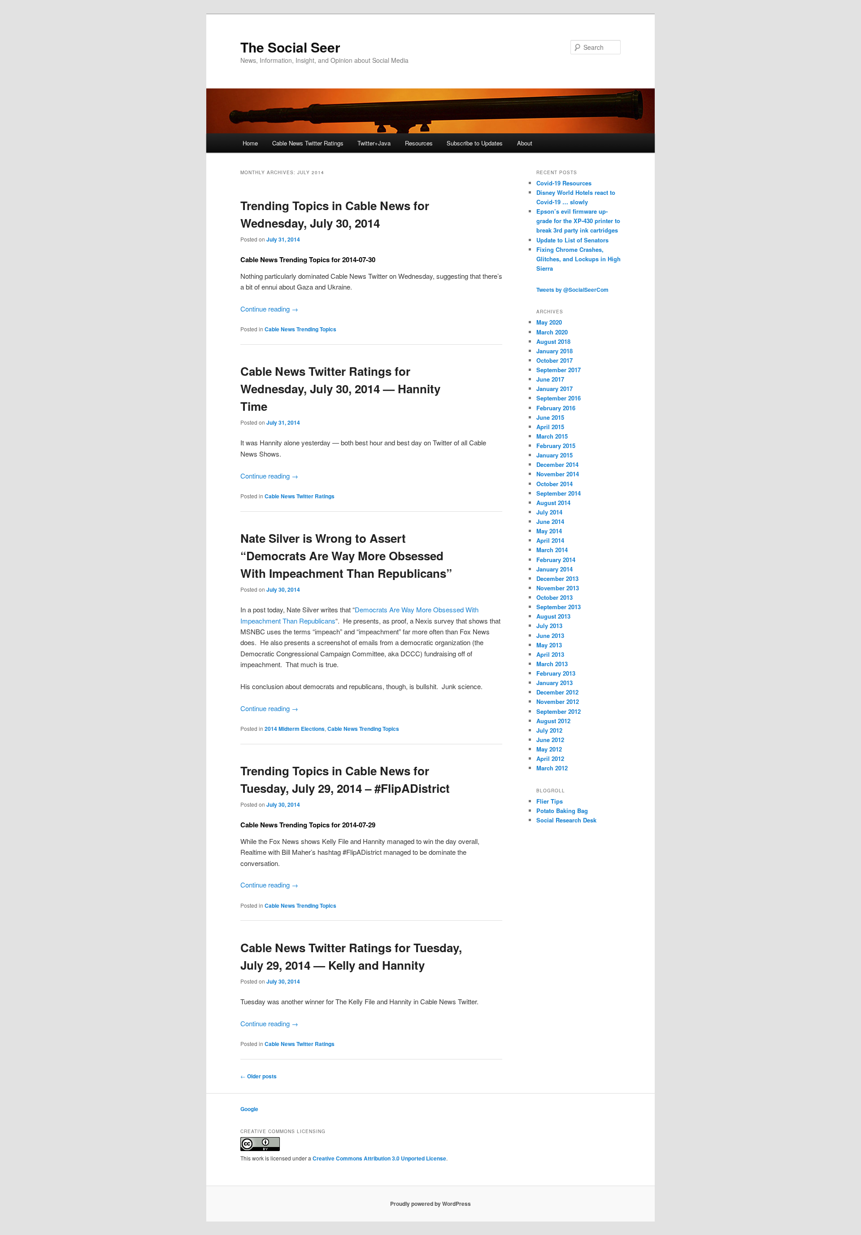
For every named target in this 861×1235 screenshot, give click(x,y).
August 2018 (553, 341)
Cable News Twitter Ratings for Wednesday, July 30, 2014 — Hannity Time (340, 388)
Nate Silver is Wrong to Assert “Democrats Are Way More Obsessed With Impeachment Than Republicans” (346, 555)
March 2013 (552, 663)
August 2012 (553, 720)
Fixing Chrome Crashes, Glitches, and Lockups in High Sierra (578, 258)
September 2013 (558, 606)
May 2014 (549, 531)
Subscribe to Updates (475, 143)
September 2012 (558, 711)
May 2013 (549, 645)
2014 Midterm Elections (295, 729)
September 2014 (558, 493)
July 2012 (549, 730)
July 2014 (549, 512)
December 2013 (557, 578)
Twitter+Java (374, 143)
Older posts (258, 1076)
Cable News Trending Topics (300, 329)
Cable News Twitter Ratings (308, 143)
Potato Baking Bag (562, 810)
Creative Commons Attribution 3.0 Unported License (379, 1158)
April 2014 (550, 540)
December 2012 (557, 692)
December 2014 (557, 464)
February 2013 (555, 673)
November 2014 (557, 474)
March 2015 (552, 436)
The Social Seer (290, 47)
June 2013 (550, 635)
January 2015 (554, 455)
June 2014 (550, 521)
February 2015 (555, 445)
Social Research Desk (566, 820)
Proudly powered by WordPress (430, 1204)
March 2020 (552, 332)
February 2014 (555, 559)
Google (249, 1109)
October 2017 (554, 360)
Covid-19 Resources (563, 183)
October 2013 (554, 597)
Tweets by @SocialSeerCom (572, 290)
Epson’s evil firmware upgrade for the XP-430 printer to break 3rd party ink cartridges (578, 220)
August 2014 (553, 502)
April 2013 (550, 654)
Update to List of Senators (572, 240)
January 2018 (554, 351)
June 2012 (550, 739)
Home (250, 143)
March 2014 (552, 549)
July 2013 (549, 625)
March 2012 (552, 768)
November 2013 (557, 588)
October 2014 (554, 483)
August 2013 (553, 616)
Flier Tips (549, 801)
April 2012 (550, 758)
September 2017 (558, 369)
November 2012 (557, 701)
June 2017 (550, 379)
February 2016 (555, 408)
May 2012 (549, 749)
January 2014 (554, 569)
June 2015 (550, 417)
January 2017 (554, 388)
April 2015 (550, 426)
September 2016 (558, 398)
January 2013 (554, 682)
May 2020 (549, 322)
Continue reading (269, 308)
